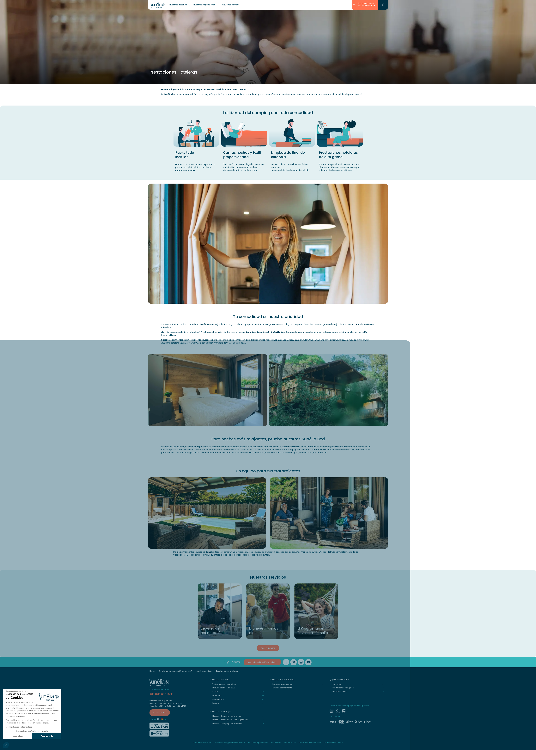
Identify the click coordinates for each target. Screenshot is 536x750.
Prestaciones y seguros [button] (343, 688)
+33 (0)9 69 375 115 (366, 6)
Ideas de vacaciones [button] (282, 684)
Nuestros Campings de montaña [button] (227, 724)
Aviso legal (276, 742)
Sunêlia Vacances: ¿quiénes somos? (175, 671)
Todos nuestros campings (224, 684)
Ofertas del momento (282, 688)
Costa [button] (215, 691)
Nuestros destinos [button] (178, 4)
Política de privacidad (258, 742)
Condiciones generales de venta (230, 742)
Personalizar (17, 736)
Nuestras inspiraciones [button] (204, 4)
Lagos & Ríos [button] (218, 699)
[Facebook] (286, 662)
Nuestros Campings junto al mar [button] (227, 716)
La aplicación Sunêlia (333, 742)
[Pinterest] (293, 662)
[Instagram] (301, 662)
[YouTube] (308, 662)
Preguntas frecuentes (202, 742)
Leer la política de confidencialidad (19, 727)
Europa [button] (215, 703)
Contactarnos (159, 712)
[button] (6, 745)
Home (152, 671)
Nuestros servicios (204, 671)
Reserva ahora (268, 648)
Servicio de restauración (212, 630)
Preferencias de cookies (310, 742)
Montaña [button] (216, 695)
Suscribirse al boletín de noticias (262, 662)
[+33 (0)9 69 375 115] (354, 4)
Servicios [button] (336, 684)
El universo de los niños (263, 630)
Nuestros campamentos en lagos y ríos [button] (230, 720)
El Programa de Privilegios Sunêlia (312, 630)
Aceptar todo (47, 736)
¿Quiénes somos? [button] (231, 4)
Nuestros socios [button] (339, 691)
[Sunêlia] (158, 5)
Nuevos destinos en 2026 (223, 688)
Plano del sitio (290, 742)
